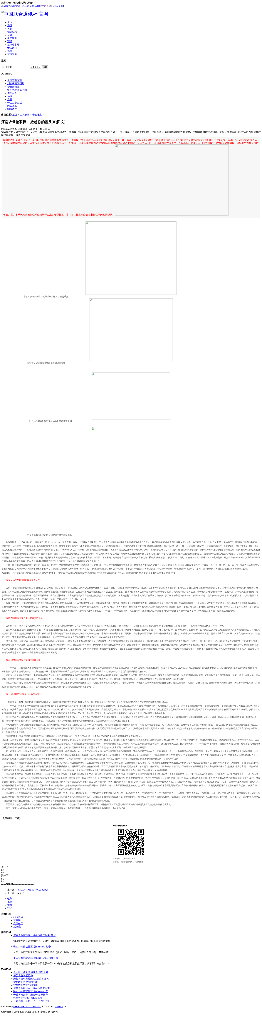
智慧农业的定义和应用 (25, 982)
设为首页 (46, 6)
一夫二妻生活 (14, 102)
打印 (9, 908)
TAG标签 (26, 6)
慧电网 (17, 920)
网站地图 (16, 6)
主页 (14, 114)
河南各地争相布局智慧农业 (27, 998)
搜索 (45, 67)
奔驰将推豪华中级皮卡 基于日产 (30, 994)
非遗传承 (37, 114)
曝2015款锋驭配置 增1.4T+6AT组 (30, 991)
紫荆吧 (17, 926)
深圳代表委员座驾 (17, 90)
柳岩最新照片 (14, 86)
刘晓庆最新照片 (15, 83)
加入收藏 (58, 6)
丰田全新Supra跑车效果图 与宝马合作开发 (35, 958)
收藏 (9, 898)
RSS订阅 (36, 6)
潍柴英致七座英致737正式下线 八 (31, 978)
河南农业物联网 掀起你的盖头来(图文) (34, 935)
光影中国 (18, 923)
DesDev (59, 1006)
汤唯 (9, 96)
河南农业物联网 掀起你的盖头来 (31, 988)
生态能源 (24, 114)
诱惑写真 (12, 93)
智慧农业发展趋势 (23, 975)
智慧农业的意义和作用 (25, 985)
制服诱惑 (12, 109)
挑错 (9, 901)
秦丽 (9, 99)
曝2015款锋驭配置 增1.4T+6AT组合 (32, 946)
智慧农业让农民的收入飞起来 (33, 889)
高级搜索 (6, 6)
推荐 (9, 905)
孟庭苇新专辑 (14, 80)
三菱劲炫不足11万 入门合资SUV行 (31, 1001)
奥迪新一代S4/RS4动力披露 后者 (30, 972)
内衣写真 (12, 106)
